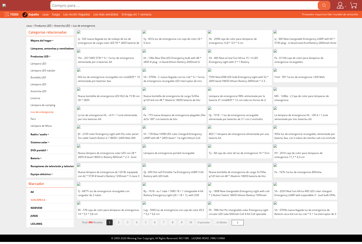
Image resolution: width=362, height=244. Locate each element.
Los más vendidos (105, 14)
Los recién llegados (76, 14)
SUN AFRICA (38, 200)
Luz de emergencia (84, 25)
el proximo (204, 222)
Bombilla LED (38, 77)
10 (190, 222)
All (32, 192)
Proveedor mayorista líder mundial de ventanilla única (330, 15)
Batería (35, 158)
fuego (56, 14)
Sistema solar (39, 142)
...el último (221, 222)
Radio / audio (39, 134)
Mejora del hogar (41, 40)
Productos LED (43, 25)
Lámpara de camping (43, 105)
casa (45, 14)
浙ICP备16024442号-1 (238, 238)
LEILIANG (36, 224)
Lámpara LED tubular (43, 70)
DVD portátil (38, 150)
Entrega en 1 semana (136, 14)
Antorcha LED (62, 25)
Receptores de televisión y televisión (52, 166)
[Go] (324, 5)
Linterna (35, 98)
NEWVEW (36, 208)
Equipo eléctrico (41, 174)
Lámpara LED (38, 63)
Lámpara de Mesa (41, 126)
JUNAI (34, 216)
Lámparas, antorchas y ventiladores (52, 48)
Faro (33, 119)
